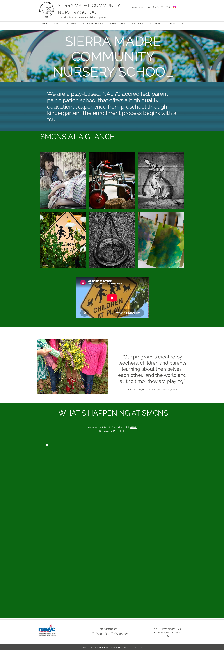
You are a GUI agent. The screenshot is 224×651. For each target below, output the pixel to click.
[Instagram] (174, 6)
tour (52, 119)
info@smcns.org (141, 7)
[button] (63, 180)
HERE (133, 427)
